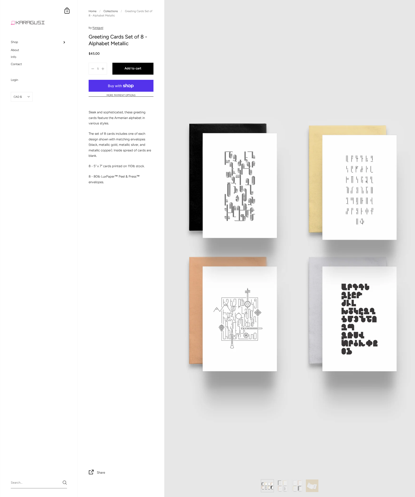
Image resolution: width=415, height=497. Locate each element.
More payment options (121, 95)
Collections (111, 11)
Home (92, 11)
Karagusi (98, 27)
